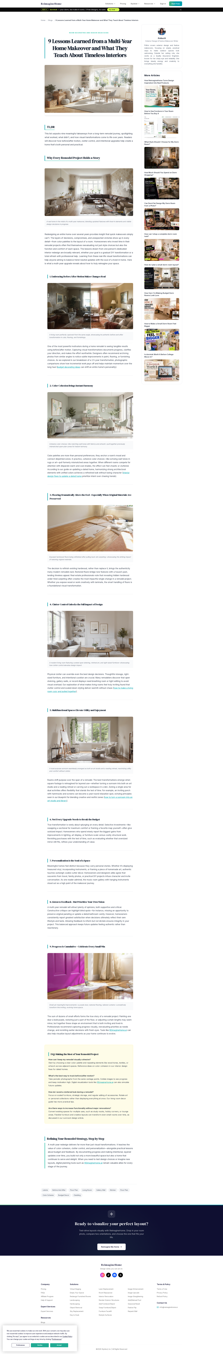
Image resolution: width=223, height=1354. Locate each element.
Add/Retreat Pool (134, 1300)
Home (43, 20)
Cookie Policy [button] (67, 1336)
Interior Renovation (106, 1296)
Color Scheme (48, 1195)
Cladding (77, 1195)
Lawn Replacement (106, 1289)
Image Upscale (133, 1293)
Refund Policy (162, 1296)
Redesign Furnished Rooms (80, 1296)
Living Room (87, 1190)
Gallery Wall (100, 1190)
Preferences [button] (56, 1339)
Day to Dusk (74, 1315)
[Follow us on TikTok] (108, 1275)
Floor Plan (74, 1190)
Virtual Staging (75, 1289)
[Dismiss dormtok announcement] (180, 9)
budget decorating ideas (68, 367)
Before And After (59, 1190)
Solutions (109, 4)
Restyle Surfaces (105, 1315)
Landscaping (75, 1300)
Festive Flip (132, 1308)
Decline (39, 1345)
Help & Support (47, 1300)
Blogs (50, 20)
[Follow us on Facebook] (114, 1275)
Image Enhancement (135, 1289)
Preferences (20, 1345)
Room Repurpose (105, 1293)
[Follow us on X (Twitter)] (120, 1275)
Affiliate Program (47, 1296)
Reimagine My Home (110, 1247)
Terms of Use (162, 1289)
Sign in (163, 4)
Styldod (134, 4)
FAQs (43, 1293)
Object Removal (76, 1308)
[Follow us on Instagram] (102, 1275)
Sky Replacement (76, 1311)
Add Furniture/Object (107, 1304)
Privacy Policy (162, 1293)
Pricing (123, 4)
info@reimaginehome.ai (169, 1307)
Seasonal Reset (134, 1304)
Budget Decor (63, 1195)
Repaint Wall (132, 1311)
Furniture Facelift (105, 1311)
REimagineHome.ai (118, 1030)
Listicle (45, 1190)
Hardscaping (75, 1304)
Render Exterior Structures (109, 1300)
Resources (148, 4)
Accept (59, 1345)
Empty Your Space (77, 1293)
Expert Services (47, 1311)
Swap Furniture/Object (107, 1308)
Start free (175, 4)
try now (113, 10)
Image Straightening (135, 1296)
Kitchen (113, 1190)
